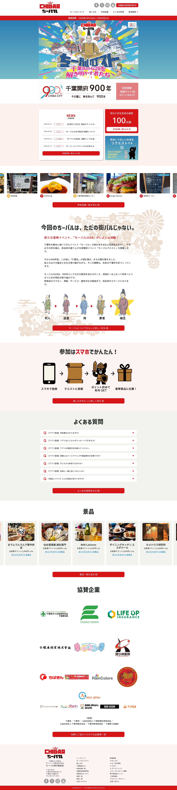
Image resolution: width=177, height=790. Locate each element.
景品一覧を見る (87, 574)
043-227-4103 (54, 776)
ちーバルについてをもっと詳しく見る (87, 328)
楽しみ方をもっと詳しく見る (87, 400)
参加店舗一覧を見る (87, 204)
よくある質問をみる (87, 490)
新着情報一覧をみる (70, 153)
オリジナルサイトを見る (21, 554)
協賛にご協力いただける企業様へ (87, 734)
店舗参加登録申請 (126, 5)
